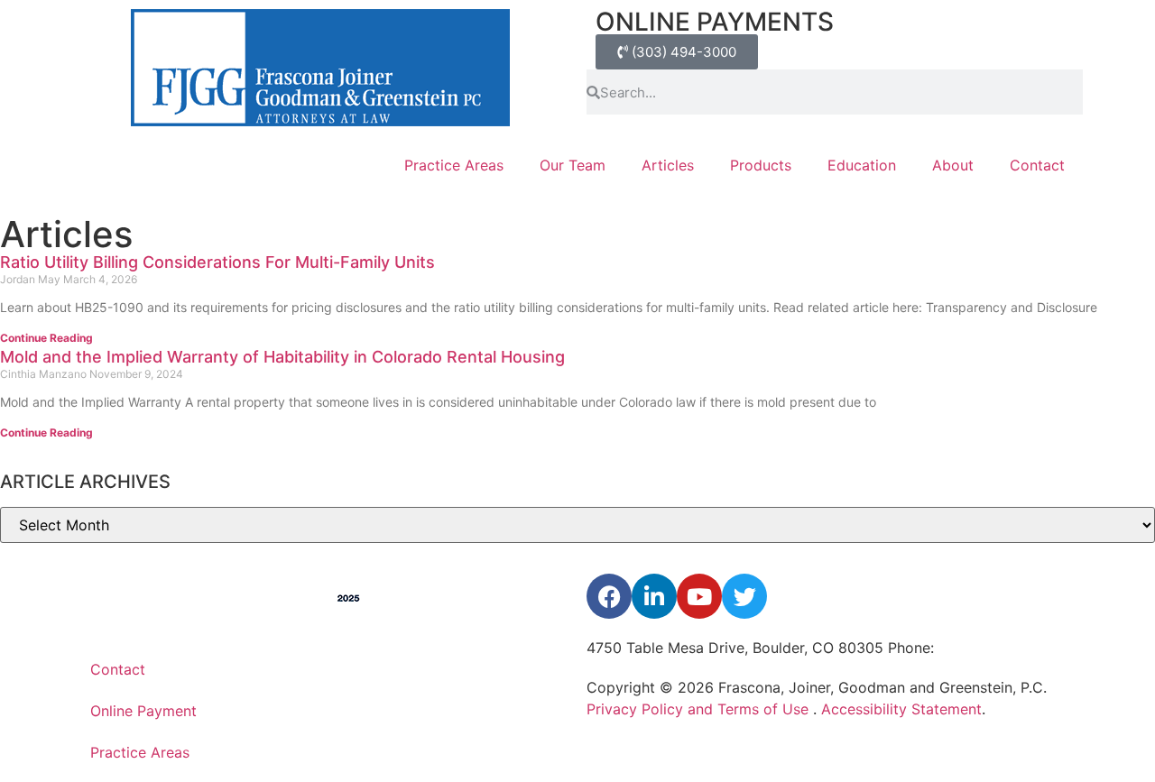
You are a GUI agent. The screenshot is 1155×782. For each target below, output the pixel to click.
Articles (668, 165)
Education (861, 165)
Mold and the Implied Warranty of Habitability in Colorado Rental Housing (282, 356)
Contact (1037, 165)
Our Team (572, 165)
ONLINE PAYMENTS (715, 21)
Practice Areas (454, 165)
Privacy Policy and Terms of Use (700, 709)
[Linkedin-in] (654, 596)
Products (760, 165)
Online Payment (143, 711)
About (953, 165)
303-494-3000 (989, 648)
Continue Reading (46, 338)
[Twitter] (744, 596)
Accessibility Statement (901, 709)
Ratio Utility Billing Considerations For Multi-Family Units (217, 262)
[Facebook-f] (609, 596)
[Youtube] (699, 596)
